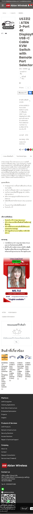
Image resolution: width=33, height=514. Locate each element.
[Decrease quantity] (25, 87)
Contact (4, 452)
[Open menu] (2, 5)
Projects (4, 414)
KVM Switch (12, 312)
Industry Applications (8, 405)
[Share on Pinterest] (31, 150)
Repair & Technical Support (10, 440)
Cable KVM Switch (8, 317)
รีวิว (16, 342)
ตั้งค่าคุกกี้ (24, 508)
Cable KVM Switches (16, 13)
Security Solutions (7, 433)
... (8, 13)
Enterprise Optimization (8, 411)
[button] (26, 5)
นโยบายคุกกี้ (4, 511)
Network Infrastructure (8, 430)
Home (4, 13)
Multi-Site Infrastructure (9, 408)
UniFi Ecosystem (6, 402)
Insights (3, 418)
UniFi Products (5, 427)
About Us (4, 449)
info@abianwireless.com (12, 1)
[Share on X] (28, 150)
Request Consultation (8, 455)
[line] (2, 489)
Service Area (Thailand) (8, 458)
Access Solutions (6, 436)
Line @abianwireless (25, 1)
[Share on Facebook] (26, 150)
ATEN (26, 135)
